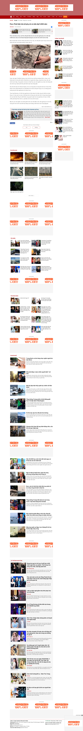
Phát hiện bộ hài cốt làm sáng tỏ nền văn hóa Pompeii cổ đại (45, 163)
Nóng (17, 16)
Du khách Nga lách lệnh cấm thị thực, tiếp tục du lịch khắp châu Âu (25, 30)
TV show (29, 16)
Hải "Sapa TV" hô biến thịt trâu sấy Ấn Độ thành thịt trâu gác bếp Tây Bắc (46, 299)
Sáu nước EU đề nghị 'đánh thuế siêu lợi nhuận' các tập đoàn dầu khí (25, 242)
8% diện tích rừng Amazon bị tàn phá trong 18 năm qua (31, 178)
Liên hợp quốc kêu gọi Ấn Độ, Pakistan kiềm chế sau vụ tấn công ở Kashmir (44, 30)
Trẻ (41, 16)
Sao (21, 16)
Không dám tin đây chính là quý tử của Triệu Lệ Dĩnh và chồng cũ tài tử (68, 59)
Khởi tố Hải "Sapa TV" (24, 298)
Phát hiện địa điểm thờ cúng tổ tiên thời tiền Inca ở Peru (31, 163)
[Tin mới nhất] (13, 17)
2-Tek (53, 16)
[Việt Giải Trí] (11, 17)
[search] (68, 17)
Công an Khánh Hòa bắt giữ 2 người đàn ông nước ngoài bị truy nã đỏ (25, 327)
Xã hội (65, 16)
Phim (25, 16)
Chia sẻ (12, 123)
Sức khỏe (29, 20)
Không (36, 127)
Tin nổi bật (20, 20)
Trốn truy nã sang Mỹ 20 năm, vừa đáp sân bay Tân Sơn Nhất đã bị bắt (68, 75)
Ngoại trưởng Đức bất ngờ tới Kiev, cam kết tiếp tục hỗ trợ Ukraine (46, 259)
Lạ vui (44, 16)
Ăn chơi (60, 16)
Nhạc (34, 16)
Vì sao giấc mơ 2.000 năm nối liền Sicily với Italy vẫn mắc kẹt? (24, 259)
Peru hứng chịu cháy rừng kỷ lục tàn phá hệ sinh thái (16, 163)
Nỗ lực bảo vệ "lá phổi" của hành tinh (45, 178)
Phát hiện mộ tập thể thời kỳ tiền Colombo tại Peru (25, 109)
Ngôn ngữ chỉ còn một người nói (16, 191)
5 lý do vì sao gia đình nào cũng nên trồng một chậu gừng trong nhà (68, 67)
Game (49, 16)
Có (26, 127)
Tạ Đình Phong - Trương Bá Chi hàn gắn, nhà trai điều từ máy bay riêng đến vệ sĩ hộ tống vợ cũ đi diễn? (25, 309)
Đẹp (37, 16)
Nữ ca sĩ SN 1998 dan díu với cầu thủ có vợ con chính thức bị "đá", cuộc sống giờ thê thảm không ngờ (68, 130)
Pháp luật (25, 20)
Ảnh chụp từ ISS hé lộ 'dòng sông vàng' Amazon (16, 178)
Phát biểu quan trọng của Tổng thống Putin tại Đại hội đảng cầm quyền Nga (25, 267)
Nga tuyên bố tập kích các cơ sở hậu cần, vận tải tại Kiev (45, 250)
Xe (56, 16)
